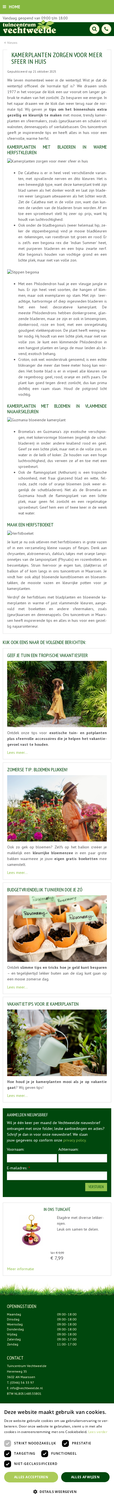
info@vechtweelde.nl (26, 1388)
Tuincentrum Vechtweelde (26, 1366)
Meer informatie (20, 1268)
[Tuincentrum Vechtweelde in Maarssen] (29, 26)
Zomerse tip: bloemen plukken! (37, 769)
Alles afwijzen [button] (85, 1477)
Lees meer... (17, 752)
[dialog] (57, 1452)
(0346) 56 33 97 (22, 1382)
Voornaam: (15, 1149)
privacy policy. (75, 1140)
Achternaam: (68, 1149)
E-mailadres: (18, 1167)
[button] (57, 1491)
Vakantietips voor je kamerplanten (43, 1004)
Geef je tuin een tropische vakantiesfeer (47, 655)
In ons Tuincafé (57, 1209)
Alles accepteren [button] (31, 1477)
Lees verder (97, 1431)
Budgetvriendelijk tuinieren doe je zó (44, 889)
